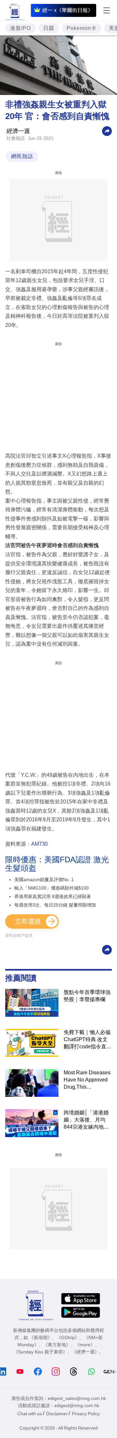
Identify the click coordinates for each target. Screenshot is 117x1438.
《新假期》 (40, 1337)
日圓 (48, 28)
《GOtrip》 (68, 1337)
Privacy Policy (86, 1413)
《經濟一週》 (85, 1351)
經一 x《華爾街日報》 (67, 10)
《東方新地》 (57, 1344)
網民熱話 (22, 156)
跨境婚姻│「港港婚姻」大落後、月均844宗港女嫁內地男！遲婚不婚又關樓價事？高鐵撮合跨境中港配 (87, 1120)
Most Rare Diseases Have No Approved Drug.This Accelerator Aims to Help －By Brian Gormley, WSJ (87, 1080)
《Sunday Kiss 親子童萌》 (40, 1351)
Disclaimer (57, 1413)
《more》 (85, 1344)
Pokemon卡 (82, 28)
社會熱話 (15, 138)
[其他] (107, 130)
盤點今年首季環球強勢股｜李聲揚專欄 (87, 995)
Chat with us (29, 1413)
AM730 (39, 844)
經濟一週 (18, 131)
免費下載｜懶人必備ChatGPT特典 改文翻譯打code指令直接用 (87, 1039)
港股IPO (20, 28)
